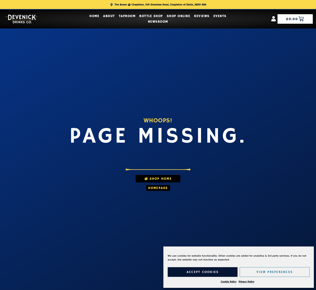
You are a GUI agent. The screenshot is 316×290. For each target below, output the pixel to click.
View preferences (274, 272)
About (109, 16)
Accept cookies (203, 272)
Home (94, 16)
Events (220, 16)
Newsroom (158, 22)
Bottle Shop (151, 16)
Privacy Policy (246, 281)
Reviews (202, 16)
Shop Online (178, 16)
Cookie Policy (228, 281)
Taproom (127, 16)
